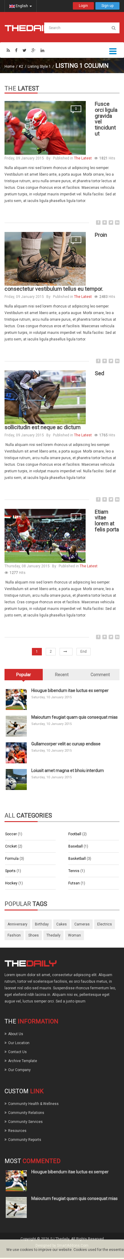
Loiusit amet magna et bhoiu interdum (67, 770)
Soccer (11, 834)
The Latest (83, 158)
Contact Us (17, 1052)
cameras (82, 924)
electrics (104, 924)
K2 (21, 66)
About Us (15, 1034)
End (83, 651)
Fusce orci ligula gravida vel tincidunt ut (106, 119)
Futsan (74, 883)
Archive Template (22, 1061)
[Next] (66, 651)
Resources (17, 1131)
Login (83, 6)
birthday (42, 924)
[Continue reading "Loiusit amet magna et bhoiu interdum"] (16, 779)
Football (75, 834)
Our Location (18, 1043)
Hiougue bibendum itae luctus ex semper (70, 690)
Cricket (11, 846)
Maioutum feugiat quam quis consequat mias (74, 717)
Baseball (76, 846)
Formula (12, 859)
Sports (11, 871)
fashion (14, 935)
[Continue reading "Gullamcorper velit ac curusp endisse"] (16, 752)
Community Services (25, 1122)
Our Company (19, 1070)
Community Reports (24, 1140)
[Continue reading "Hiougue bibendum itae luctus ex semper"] (16, 699)
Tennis (74, 871)
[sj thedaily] (31, 28)
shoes (33, 935)
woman (74, 935)
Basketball (77, 859)
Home (9, 66)
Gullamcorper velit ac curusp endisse (66, 743)
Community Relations (26, 1113)
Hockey (11, 883)
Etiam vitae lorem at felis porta (107, 521)
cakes (61, 924)
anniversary (17, 924)
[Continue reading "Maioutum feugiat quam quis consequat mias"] (16, 726)
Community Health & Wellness (33, 1104)
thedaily (53, 935)
